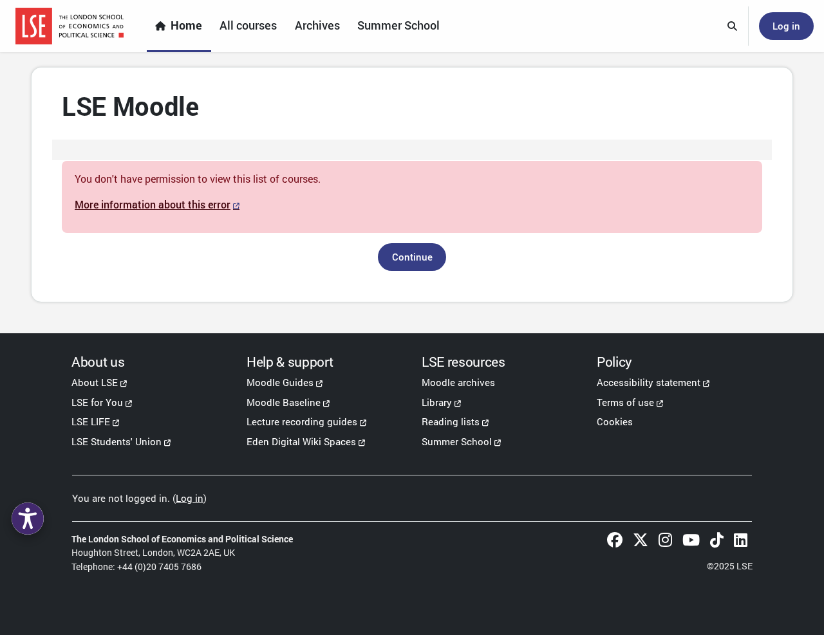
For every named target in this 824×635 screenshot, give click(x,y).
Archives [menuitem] (317, 25)
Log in (786, 25)
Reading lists (451, 421)
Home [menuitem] (186, 25)
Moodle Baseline (284, 402)
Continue (412, 256)
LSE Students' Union (116, 441)
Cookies (615, 421)
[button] (732, 26)
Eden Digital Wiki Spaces (301, 441)
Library (437, 402)
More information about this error (152, 204)
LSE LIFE (90, 421)
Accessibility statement (648, 382)
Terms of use (625, 402)
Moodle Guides (280, 382)
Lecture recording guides (302, 421)
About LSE (94, 382)
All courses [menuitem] (248, 25)
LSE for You (97, 402)
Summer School (457, 441)
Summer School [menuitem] (398, 25)
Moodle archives (458, 382)
